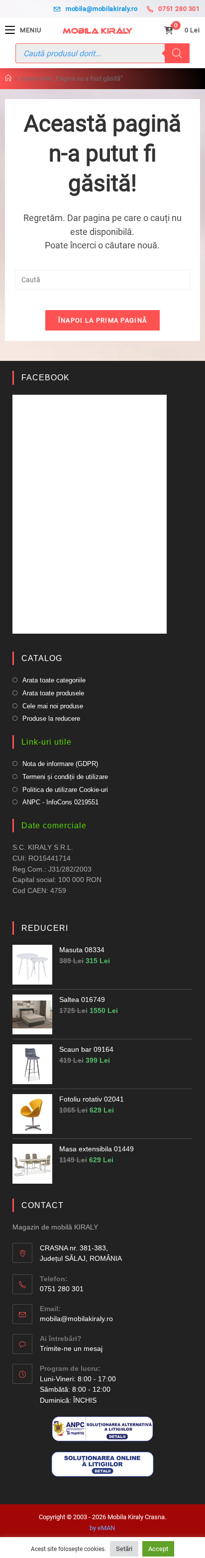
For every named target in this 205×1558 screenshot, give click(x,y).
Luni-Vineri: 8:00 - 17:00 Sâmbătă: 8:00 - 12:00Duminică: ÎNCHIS (78, 1389)
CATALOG (41, 658)
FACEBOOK (45, 377)
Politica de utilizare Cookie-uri (65, 789)
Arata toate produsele (53, 693)
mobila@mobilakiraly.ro (101, 8)
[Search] (177, 53)
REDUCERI (44, 928)
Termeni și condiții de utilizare (65, 776)
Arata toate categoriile (54, 680)
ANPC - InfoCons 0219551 (60, 802)
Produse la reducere (51, 718)
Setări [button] (124, 1549)
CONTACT (42, 1205)
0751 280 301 (179, 8)
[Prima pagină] (8, 78)
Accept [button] (158, 1549)
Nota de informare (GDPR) (60, 764)
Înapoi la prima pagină (102, 320)
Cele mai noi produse (52, 706)
